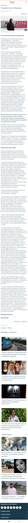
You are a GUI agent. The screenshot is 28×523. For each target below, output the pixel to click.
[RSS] (20, 507)
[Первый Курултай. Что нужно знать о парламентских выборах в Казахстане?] (14, 391)
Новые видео (6, 435)
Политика (4, 5)
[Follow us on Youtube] (2, 507)
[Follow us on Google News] (17, 507)
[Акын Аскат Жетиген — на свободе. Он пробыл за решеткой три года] (14, 488)
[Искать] (19, 521)
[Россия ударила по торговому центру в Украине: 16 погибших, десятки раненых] (14, 444)
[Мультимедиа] (9, 521)
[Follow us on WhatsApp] (14, 507)
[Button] (24, 14)
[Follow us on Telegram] (11, 507)
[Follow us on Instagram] (5, 507)
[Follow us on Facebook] (8, 507)
